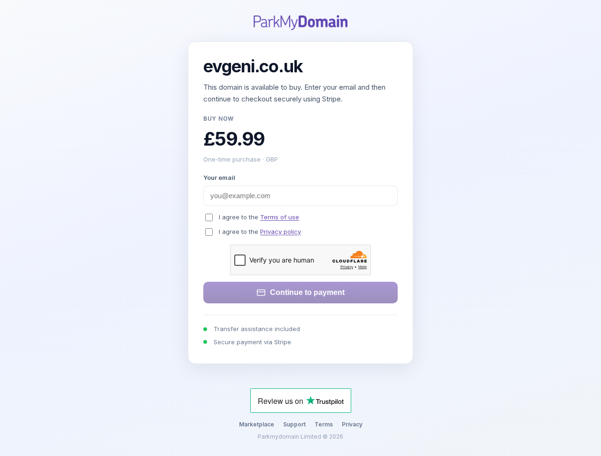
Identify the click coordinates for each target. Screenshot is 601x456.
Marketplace (256, 424)
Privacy (352, 424)
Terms (324, 424)
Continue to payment (307, 292)
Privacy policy (280, 231)
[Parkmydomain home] (300, 22)
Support (294, 424)
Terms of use (279, 217)
